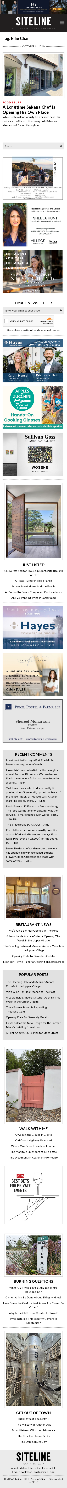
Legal (52, 1471)
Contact (48, 1467)
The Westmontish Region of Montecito (33, 1157)
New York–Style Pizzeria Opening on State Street (33, 961)
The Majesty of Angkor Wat (33, 1424)
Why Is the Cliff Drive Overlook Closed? (33, 1313)
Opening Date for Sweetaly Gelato (33, 956)
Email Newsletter (22, 1471)
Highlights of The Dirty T (33, 1418)
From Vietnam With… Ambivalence (33, 1430)
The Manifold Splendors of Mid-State (33, 1151)
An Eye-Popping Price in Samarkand (33, 597)
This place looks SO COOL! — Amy (27, 824)
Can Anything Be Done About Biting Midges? (33, 1297)
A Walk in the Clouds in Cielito (33, 1134)
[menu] (62, 23)
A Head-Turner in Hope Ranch (33, 580)
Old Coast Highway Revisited (33, 1140)
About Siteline (19, 1467)
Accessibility (38, 1478)
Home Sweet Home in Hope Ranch (33, 586)
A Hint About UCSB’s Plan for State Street (32, 1032)
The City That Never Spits (33, 1435)
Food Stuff (12, 102)
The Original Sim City (33, 1441)
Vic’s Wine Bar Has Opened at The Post (33, 930)
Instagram (40, 1471)
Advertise (35, 1467)
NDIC (35, 1482)
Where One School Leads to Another (33, 1146)
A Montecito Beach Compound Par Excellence (33, 592)
